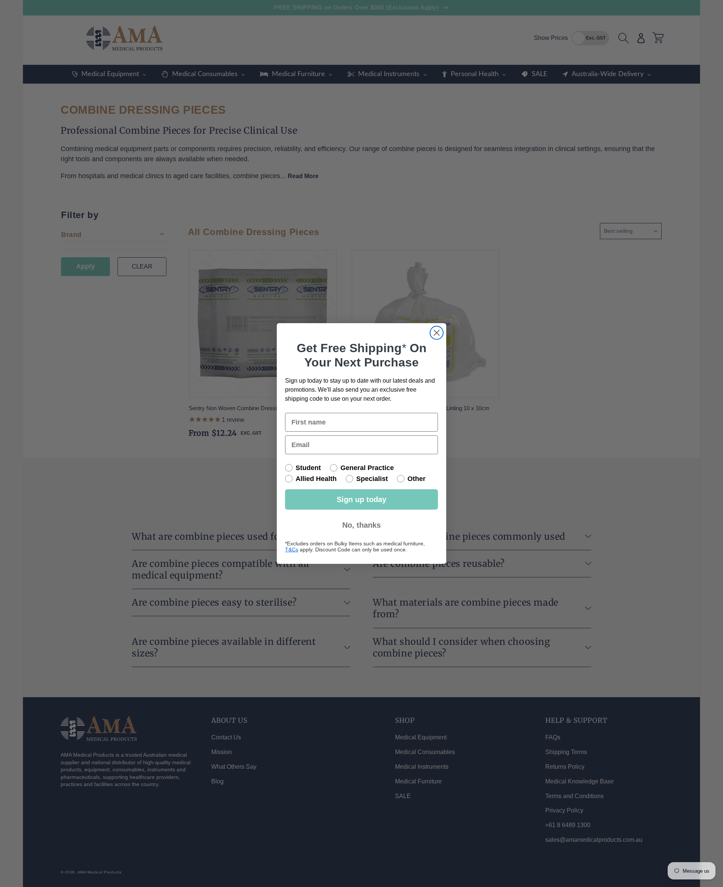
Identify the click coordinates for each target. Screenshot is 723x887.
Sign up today (361, 499)
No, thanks (361, 525)
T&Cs (291, 550)
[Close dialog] (436, 332)
